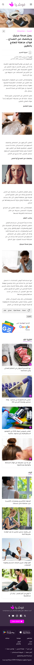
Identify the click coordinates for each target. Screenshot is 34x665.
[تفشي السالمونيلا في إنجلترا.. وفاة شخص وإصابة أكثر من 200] (17, 386)
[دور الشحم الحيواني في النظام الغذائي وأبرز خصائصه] (17, 355)
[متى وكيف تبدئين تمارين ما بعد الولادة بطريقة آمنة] (17, 518)
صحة (24, 310)
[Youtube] (13, 616)
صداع (10, 310)
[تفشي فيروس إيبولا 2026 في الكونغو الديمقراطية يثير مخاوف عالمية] (17, 418)
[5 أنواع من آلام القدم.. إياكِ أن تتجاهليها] (17, 580)
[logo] (17, 4)
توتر (5, 310)
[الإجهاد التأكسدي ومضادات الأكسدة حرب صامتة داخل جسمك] (17, 488)
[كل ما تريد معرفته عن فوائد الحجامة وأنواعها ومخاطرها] (17, 449)
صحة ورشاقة (21, 31)
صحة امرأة (17, 310)
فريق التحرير (23, 52)
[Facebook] (21, 616)
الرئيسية (29, 31)
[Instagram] (17, 616)
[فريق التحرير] (30, 53)
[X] (25, 616)
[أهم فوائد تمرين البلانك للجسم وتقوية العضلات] (17, 549)
